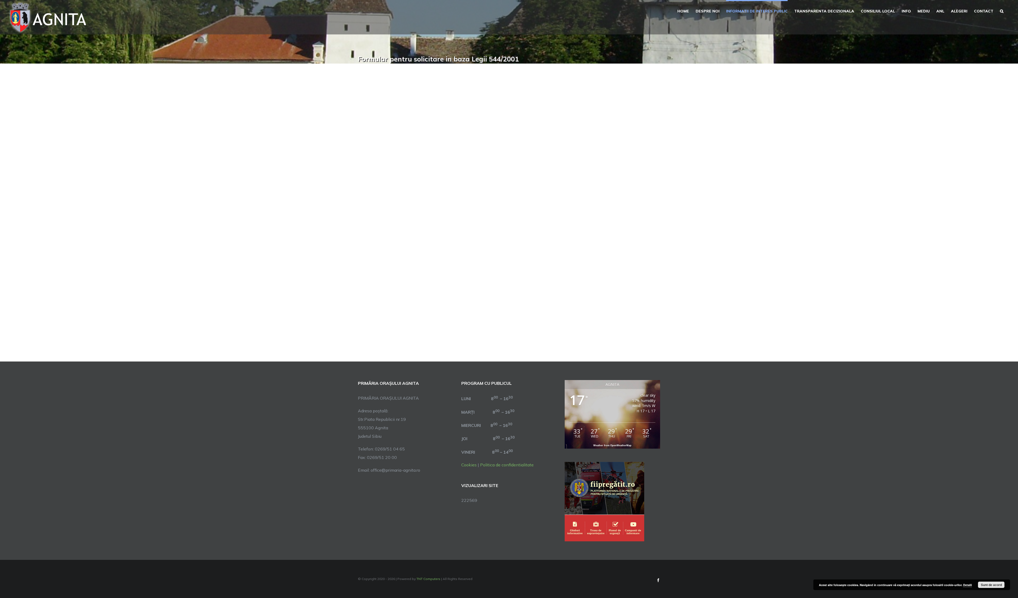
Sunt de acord (991, 584)
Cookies (469, 464)
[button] (1001, 10)
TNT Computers (428, 579)
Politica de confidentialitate (507, 464)
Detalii (967, 585)
